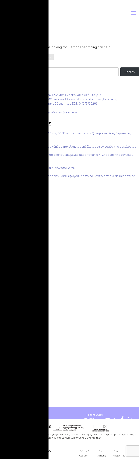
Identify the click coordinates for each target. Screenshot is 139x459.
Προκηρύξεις (94, 414)
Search (5, 64)
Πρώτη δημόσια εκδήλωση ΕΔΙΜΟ (51, 168)
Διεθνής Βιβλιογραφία (89, 420)
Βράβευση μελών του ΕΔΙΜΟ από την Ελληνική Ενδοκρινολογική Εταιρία (51, 95)
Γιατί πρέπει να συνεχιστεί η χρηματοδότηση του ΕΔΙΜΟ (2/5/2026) (48, 103)
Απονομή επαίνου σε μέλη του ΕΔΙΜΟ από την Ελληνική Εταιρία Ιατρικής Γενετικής (58, 99)
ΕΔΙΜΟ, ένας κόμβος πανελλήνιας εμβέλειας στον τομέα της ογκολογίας (85, 147)
